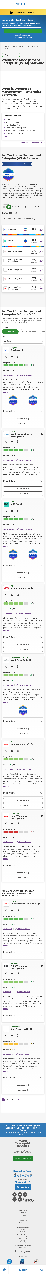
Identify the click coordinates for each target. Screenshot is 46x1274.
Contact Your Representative (23, 31)
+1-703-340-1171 (23, 1182)
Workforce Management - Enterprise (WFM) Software (20, 47)
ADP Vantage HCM (15, 279)
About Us (23, 1212)
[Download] (41, 229)
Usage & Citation (23, 1219)
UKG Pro (11, 241)
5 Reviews (7, 992)
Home (4, 46)
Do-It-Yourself (23, 1237)
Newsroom (23, 1215)
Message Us (22, 1187)
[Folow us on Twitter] (25, 1195)
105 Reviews (8, 769)
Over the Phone (23, 1238)
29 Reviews (8, 1054)
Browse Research (23, 1247)
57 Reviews (8, 613)
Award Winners (29, 332)
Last (17, 1100)
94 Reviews (8, 685)
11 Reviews (7, 929)
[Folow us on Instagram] (14, 1199)
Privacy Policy (23, 1222)
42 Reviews (8, 842)
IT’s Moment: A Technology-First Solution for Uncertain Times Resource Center (23, 1127)
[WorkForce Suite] (5, 251)
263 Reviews (8, 375)
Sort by (4, 337)
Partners (23, 1229)
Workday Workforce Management (16, 261)
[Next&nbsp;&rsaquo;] (12, 1099)
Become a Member (22, 1158)
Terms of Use (23, 1220)
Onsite (23, 1240)
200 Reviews (8, 529)
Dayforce (12, 230)
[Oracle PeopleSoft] (5, 270)
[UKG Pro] (5, 241)
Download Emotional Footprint (18, 219)
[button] (23, 1269)
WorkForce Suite (15, 251)
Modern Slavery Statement (23, 1224)
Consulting (23, 1242)
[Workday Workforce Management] (5, 260)
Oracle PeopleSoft (15, 270)
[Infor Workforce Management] (5, 288)
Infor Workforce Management (14, 288)
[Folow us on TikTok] (20, 1199)
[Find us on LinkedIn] (14, 1195)
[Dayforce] (5, 229)
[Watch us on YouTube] (20, 1195)
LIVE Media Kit (23, 1231)
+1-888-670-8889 (23, 1176)
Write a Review (25, 375)
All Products (10, 332)
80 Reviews (8, 460)
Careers (23, 1214)
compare (22, 424)
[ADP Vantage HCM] (5, 279)
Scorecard (22, 419)
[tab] (4, 207)
